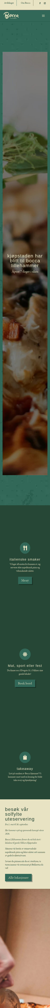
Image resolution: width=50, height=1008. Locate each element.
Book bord (25, 683)
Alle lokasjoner (18, 877)
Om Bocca (25, 2)
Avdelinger (9, 2)
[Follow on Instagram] (45, 3)
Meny (25, 580)
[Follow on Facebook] (40, 3)
